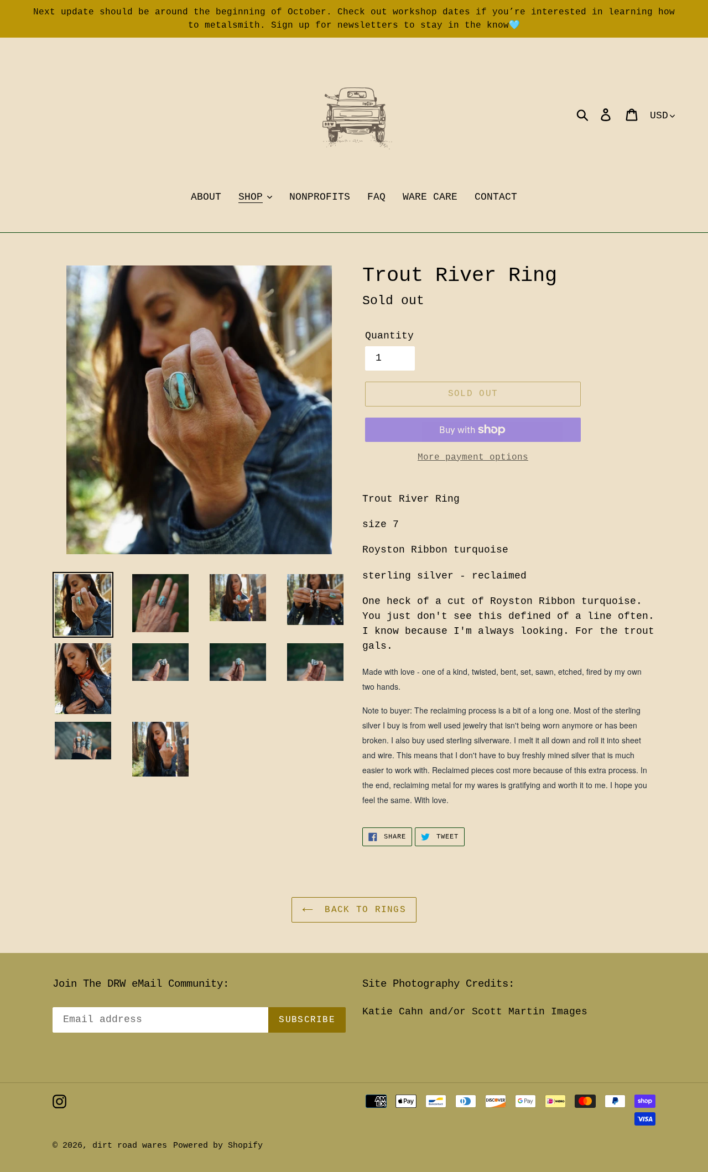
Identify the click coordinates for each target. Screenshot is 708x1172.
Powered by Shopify (218, 1145)
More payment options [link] (473, 457)
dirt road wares (129, 1145)
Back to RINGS (362, 910)
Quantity (389, 335)
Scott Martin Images (529, 1011)
